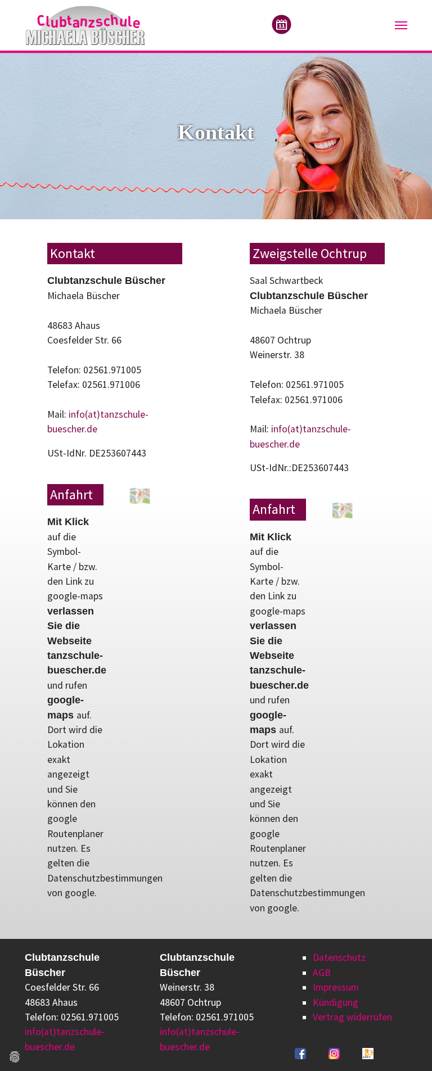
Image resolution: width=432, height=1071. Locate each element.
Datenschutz (339, 957)
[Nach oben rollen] (406, 1045)
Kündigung (335, 1002)
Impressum (336, 987)
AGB (322, 972)
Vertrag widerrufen (352, 1017)
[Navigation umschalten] (401, 25)
